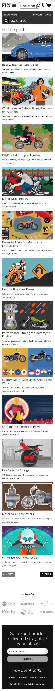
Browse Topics (42, 14)
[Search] (6, 20)
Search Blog (18, 20)
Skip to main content (27, 4)
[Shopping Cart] (48, 5)
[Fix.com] (6, 5)
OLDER (45, 574)
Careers (43, 677)
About (33, 677)
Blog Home (10, 14)
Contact (23, 677)
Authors (12, 677)
